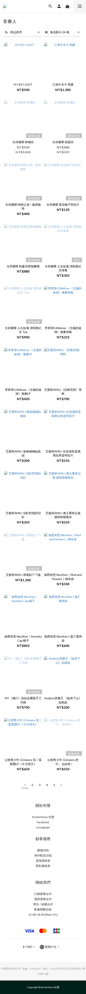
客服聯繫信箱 (43, 909)
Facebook (43, 822)
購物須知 (43, 850)
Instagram (43, 827)
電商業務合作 (43, 899)
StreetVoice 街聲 (43, 817)
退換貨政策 (43, 860)
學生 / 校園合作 (43, 904)
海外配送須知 (43, 855)
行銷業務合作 (43, 894)
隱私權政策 (43, 865)
